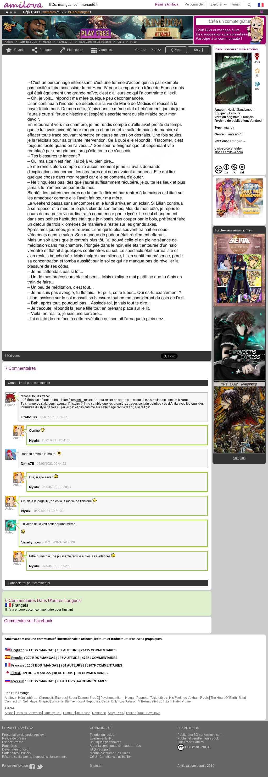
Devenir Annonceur (16, 749)
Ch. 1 (121, 41)
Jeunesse (83, 713)
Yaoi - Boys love (148, 713)
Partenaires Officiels (16, 753)
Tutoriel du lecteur (102, 735)
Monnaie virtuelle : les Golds (110, 753)
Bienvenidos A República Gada (87, 701)
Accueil (9, 41)
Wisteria (57, 701)
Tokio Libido (158, 698)
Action (9, 713)
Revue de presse (14, 738)
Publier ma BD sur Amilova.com (199, 735)
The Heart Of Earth (223, 698)
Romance (99, 713)
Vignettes (105, 50)
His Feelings (178, 698)
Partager (46, 50)
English (16, 650)
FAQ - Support (100, 749)
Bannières (9, 746)
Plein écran (75, 50)
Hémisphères (27, 698)
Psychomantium (111, 698)
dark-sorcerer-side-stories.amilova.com (229, 150)
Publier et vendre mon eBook (198, 738)
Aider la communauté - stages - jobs (115, 746)
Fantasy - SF (65, 41)
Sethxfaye (30, 701)
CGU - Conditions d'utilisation (111, 757)
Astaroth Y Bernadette (141, 701)
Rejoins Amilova (166, 4)
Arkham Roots (198, 698)
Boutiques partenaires (105, 742)
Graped (44, 701)
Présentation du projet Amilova (24, 735)
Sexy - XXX (116, 713)
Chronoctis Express (53, 698)
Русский (17, 681)
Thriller (131, 713)
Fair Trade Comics (190, 742)
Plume (186, 701)
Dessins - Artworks (28, 713)
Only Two (117, 701)
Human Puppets (136, 698)
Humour (69, 713)
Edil (161, 701)
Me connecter (194, 4)
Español (16, 658)
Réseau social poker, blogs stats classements (34, 757)
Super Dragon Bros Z (84, 698)
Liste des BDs (28, 41)
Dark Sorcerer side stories (95, 41)
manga (47, 41)
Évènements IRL (101, 738)
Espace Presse (13, 742)
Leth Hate (173, 701)
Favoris (19, 50)
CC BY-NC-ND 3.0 (197, 747)
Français (19, 605)
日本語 (15, 673)
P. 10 (133, 41)
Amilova (10, 698)
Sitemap (96, 766)
